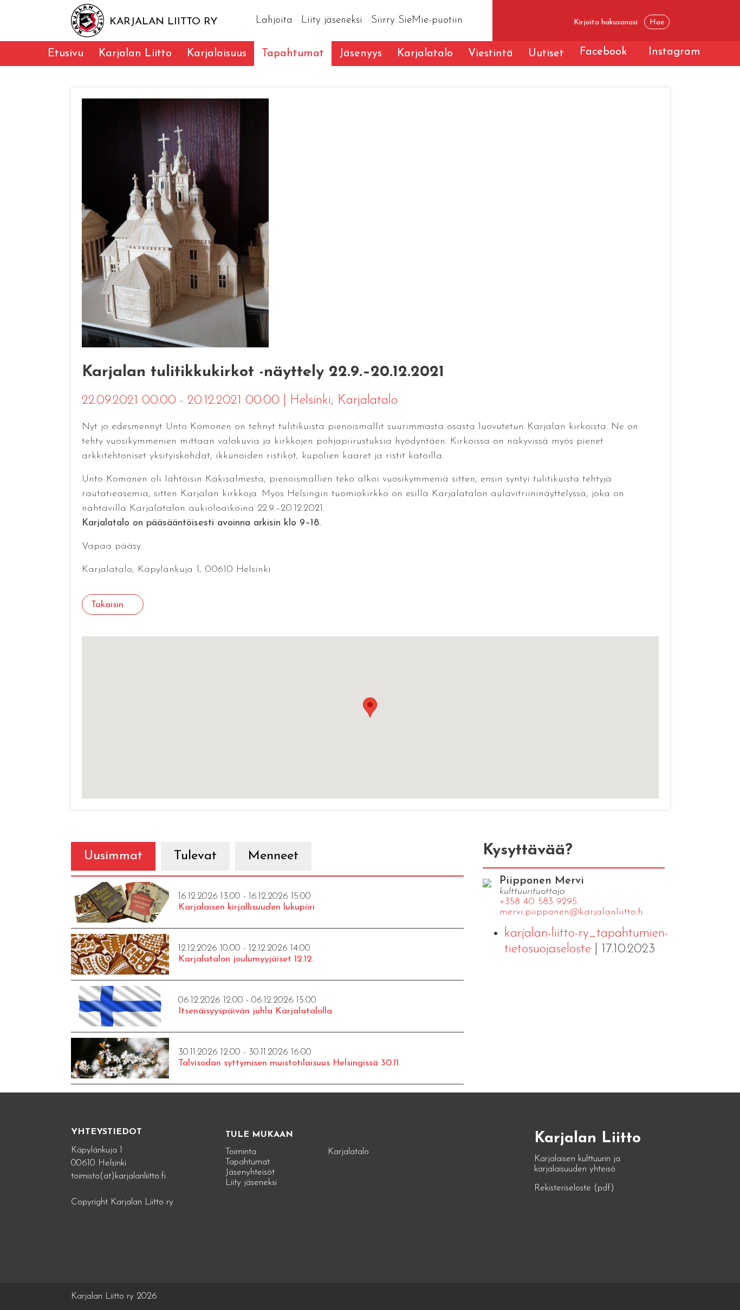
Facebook (603, 52)
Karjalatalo (425, 53)
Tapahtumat (293, 53)
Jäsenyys (360, 53)
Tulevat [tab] (195, 856)
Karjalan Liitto (135, 53)
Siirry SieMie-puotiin (417, 20)
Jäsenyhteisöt (250, 1172)
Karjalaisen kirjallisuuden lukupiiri (246, 907)
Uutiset (546, 53)
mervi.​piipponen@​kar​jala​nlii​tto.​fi (571, 912)
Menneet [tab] (273, 856)
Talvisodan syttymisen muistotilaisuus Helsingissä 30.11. (289, 1063)
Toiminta (240, 1151)
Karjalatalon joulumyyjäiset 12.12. (246, 959)
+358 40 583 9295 (538, 902)
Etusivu (65, 53)
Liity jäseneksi (331, 20)
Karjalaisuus (216, 53)
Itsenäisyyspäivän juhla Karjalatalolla (255, 1011)
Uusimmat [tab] (113, 856)
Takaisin (107, 604)
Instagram (674, 52)
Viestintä (490, 53)
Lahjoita (274, 20)
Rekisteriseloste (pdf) (574, 1188)
